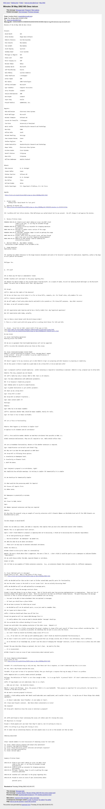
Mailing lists (14, 3)
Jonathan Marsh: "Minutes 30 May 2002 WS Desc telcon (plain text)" (36, 793)
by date (29, 799)
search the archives (30, 801)
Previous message (33, 12)
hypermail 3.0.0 (25, 804)
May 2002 (42, 3)
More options (35, 10)
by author (48, 799)
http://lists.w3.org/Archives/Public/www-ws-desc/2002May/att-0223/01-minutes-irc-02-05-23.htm (37, 207)
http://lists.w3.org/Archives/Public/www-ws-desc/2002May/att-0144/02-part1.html (33, 331)
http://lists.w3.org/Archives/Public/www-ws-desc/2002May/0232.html (29, 661)
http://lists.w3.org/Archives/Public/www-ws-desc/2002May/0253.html (26, 195)
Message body (20, 10)
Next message (23, 12)
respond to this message (22, 798)
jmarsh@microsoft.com (25, 16)
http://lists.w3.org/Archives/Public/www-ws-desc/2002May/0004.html (29, 576)
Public (21, 3)
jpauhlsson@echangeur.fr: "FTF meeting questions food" (35, 794)
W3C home (6, 3)
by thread (35, 799)
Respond (28, 10)
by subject (42, 799)
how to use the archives (17, 801)
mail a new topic (34, 798)
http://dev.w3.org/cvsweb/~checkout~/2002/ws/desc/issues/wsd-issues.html (31, 329)
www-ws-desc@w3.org (31, 3)
